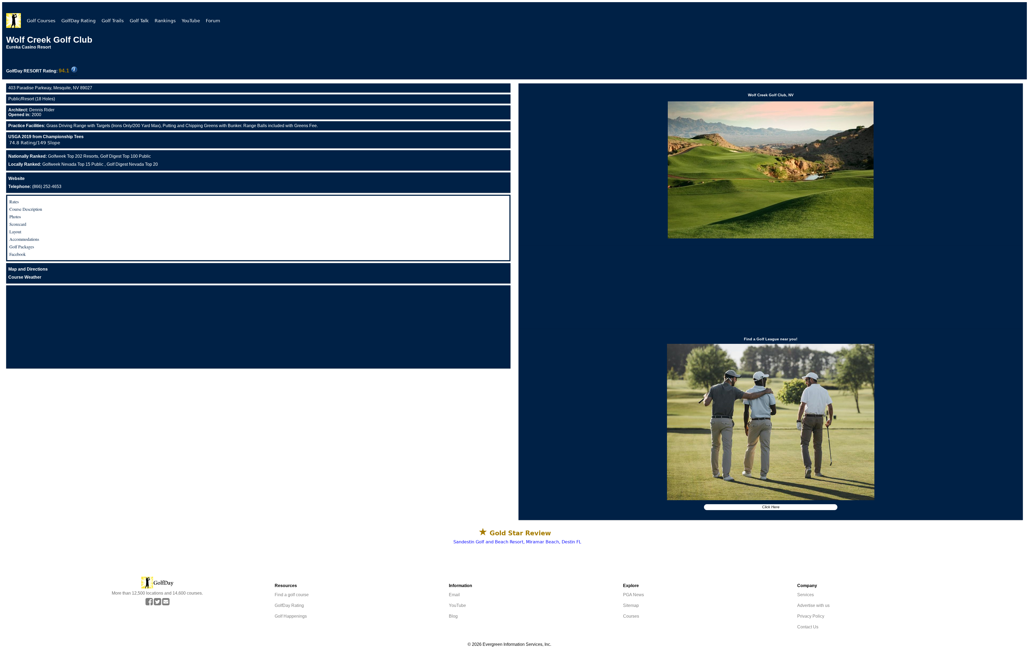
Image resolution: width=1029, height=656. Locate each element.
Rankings (165, 20)
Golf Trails (113, 20)
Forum (213, 20)
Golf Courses (41, 20)
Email (454, 594)
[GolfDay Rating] (74, 70)
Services (805, 594)
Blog (453, 616)
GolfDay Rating (78, 20)
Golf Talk (139, 20)
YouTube (191, 20)
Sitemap (631, 605)
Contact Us (807, 627)
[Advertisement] (258, 326)
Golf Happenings (291, 616)
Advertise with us (813, 605)
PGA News (633, 594)
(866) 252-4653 (34, 186)
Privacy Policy (810, 616)
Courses (631, 616)
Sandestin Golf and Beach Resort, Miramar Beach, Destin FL (517, 541)
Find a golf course (292, 594)
